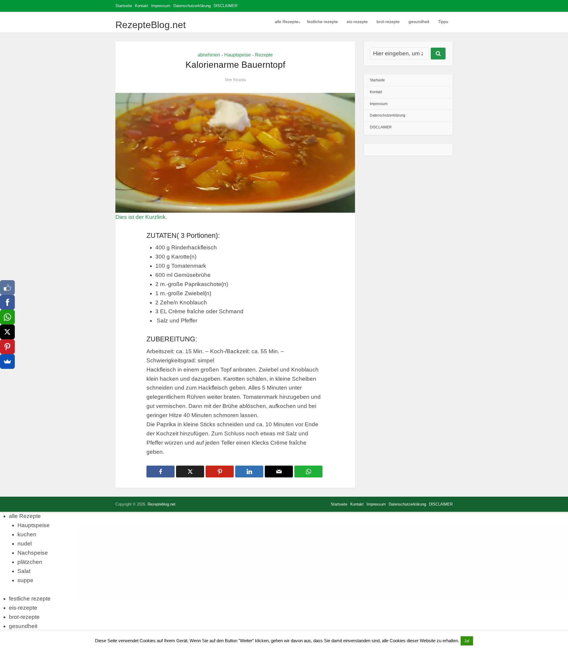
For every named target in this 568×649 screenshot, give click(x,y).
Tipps (443, 21)
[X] (7, 331)
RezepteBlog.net (150, 25)
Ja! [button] (466, 641)
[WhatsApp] (7, 317)
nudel (24, 543)
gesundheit (419, 21)
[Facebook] (7, 302)
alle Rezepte (286, 21)
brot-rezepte (388, 21)
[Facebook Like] (7, 287)
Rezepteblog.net (161, 504)
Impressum (160, 6)
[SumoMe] (7, 361)
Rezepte (264, 54)
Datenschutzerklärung (192, 6)
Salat (23, 571)
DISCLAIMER (225, 6)
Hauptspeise (237, 54)
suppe (25, 580)
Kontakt (141, 6)
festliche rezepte (322, 21)
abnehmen (209, 54)
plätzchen (29, 562)
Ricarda (239, 80)
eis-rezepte (357, 21)
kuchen (26, 534)
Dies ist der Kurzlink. (141, 217)
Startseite (123, 6)
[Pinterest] (7, 346)
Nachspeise (32, 553)
